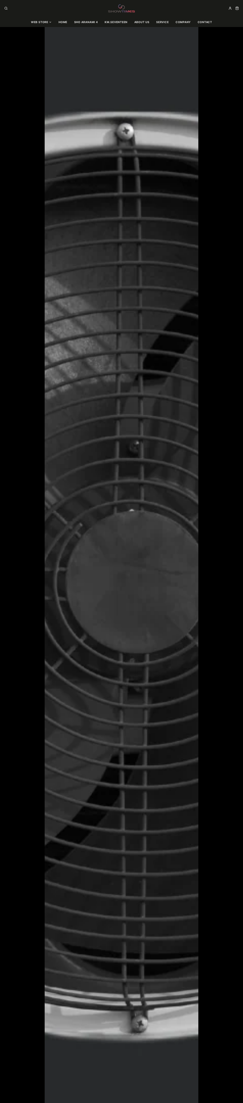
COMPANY (183, 22)
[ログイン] (230, 8)
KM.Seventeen (116, 22)
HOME (63, 22)
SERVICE (162, 22)
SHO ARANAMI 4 (86, 22)
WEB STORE (39, 22)
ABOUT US (141, 22)
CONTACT (205, 22)
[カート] (237, 8)
